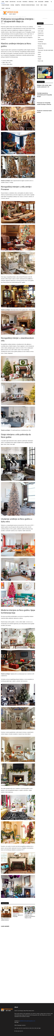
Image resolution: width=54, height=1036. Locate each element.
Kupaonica (25, 1)
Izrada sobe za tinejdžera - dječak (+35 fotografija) (18, 915)
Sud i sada (19, 1)
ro (28, 1028)
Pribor (6, 1)
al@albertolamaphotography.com (27, 1021)
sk (30, 1028)
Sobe (41, 4)
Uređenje (47, 1)
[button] (51, 1)
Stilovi (37, 4)
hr (21, 1028)
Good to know (5, 903)
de (17, 1031)
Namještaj (17, 4)
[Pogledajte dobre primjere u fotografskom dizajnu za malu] (30, 910)
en (15, 1028)
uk (37, 1028)
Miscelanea (40, 1)
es (20, 1031)
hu (19, 1028)
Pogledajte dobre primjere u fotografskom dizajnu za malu (30, 916)
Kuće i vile (8, 8)
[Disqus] (18, 945)
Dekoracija (31, 1)
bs (35, 1028)
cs (23, 1028)
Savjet (3, 8)
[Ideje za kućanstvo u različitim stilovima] (6, 911)
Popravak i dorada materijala (28, 4)
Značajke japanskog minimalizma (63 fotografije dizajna (44, 94)
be (17, 1028)
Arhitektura (12, 1)
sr (33, 1028)
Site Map (16, 1022)
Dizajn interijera (5, 4)
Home (3, 1)
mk (26, 1028)
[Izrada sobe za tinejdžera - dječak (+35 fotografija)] (18, 909)
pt (18, 1031)
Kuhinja (12, 4)
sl (32, 1028)
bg (39, 1028)
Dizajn (45, 4)
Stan (36, 1)
